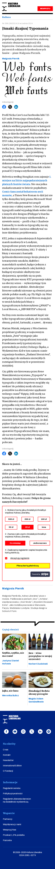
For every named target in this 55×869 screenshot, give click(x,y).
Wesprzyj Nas (9, 830)
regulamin (24, 558)
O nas (5, 749)
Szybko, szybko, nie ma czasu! (13, 654)
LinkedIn (16, 107)
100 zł (44, 519)
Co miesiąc (15, 543)
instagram (23, 731)
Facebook (4, 107)
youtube (15, 731)
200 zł (27, 519)
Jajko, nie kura (10, 690)
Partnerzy (7, 819)
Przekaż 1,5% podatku (14, 835)
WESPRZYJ (45, 9)
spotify (48, 731)
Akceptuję (19, 558)
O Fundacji (8, 771)
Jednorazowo (40, 543)
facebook (6, 731)
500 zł (11, 519)
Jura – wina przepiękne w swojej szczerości (40, 656)
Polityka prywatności (12, 793)
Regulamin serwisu (11, 788)
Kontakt (7, 755)
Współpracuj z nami (12, 824)
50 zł (11, 527)
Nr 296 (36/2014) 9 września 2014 (17, 23)
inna (44, 527)
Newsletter (8, 760)
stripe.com (40, 574)
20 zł (27, 527)
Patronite (7, 840)
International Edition (12, 765)
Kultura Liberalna (11, 7)
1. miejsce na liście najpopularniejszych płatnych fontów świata (26, 180)
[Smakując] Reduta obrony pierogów (39, 692)
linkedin (40, 731)
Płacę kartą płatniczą (28, 566)
